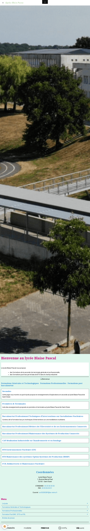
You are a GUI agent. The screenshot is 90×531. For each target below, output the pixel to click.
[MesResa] (45, 528)
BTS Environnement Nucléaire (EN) (19, 450)
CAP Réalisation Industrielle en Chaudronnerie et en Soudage (31, 440)
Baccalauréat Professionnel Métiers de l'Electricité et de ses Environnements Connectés (44, 426)
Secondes (6, 391)
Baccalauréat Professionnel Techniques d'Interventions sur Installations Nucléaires (42, 416)
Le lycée (5, 503)
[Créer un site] (10, 528)
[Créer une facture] (80, 528)
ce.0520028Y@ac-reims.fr (48, 492)
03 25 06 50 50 (49, 486)
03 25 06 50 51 (47, 488)
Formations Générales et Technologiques (16, 507)
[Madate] (27, 528)
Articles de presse (8, 518)
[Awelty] (62, 528)
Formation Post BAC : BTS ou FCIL (13, 514)
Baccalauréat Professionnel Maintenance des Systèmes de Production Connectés (40, 433)
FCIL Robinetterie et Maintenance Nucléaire (23, 464)
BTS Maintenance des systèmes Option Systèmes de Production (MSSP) (36, 457)
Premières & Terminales (14, 404)
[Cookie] (4, 526)
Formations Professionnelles (12, 511)
